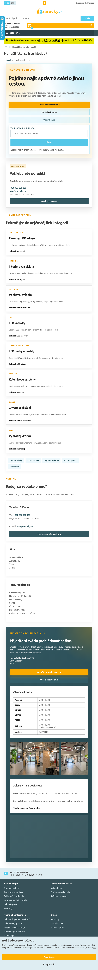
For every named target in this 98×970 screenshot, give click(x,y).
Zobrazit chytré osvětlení (20, 421)
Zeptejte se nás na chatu (49, 534)
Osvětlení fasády (15, 302)
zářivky (22, 245)
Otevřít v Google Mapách (49, 672)
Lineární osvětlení (19, 345)
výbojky (29, 245)
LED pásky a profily (21, 351)
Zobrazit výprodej (17, 449)
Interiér (13, 261)
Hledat (88, 18)
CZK (7, 3)
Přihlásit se (89, 3)
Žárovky (14, 238)
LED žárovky (17, 323)
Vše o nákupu (33, 460)
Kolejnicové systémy (22, 379)
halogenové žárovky (40, 245)
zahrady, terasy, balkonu (32, 302)
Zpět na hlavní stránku (49, 104)
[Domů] (6, 47)
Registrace (80, 3)
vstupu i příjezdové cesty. (53, 302)
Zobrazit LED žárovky (18, 336)
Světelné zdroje (18, 233)
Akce (11, 430)
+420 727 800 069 (18, 188)
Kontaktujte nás (49, 112)
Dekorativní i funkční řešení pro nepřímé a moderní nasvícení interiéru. (36, 358)
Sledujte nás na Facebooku (26, 808)
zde (94, 948)
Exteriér (13, 289)
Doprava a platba (51, 460)
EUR (12, 3)
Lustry (11, 273)
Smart (12, 402)
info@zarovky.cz (18, 191)
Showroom (14, 467)
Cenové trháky (16, 460)
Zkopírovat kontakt (49, 201)
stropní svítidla (20, 273)
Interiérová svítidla (21, 266)
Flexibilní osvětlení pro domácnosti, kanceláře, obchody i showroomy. (36, 386)
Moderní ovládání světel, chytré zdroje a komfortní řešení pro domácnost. (37, 415)
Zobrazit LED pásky (17, 364)
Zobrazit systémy (16, 392)
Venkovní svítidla (20, 294)
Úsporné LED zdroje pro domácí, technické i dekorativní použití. (33, 330)
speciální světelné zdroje (60, 245)
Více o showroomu (49, 680)
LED (11, 317)
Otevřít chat (49, 120)
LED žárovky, (14, 245)
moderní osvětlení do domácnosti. (60, 273)
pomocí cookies (72, 945)
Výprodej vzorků (20, 436)
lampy (42, 273)
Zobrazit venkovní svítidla (20, 308)
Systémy (13, 374)
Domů (8, 60)
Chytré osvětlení (20, 407)
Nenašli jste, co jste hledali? (24, 47)
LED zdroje (28, 238)
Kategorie (14, 33)
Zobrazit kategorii (17, 251)
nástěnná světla (33, 273)
